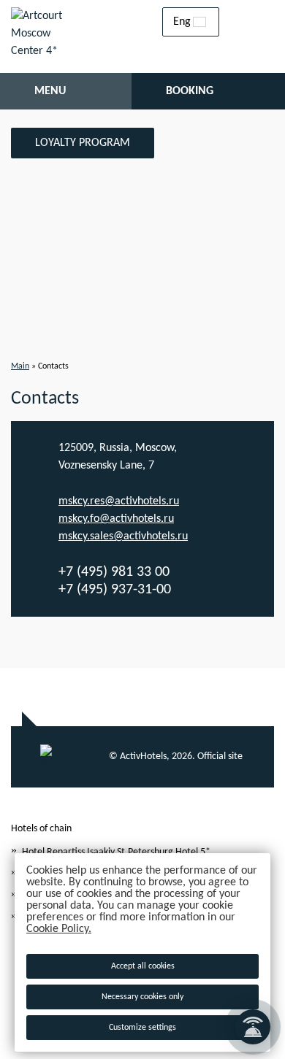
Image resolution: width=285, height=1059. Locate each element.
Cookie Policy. (58, 929)
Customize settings (142, 1027)
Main (20, 366)
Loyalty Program (82, 143)
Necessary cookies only (142, 997)
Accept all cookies (143, 966)
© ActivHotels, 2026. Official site (176, 756)
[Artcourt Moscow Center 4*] (44, 36)
